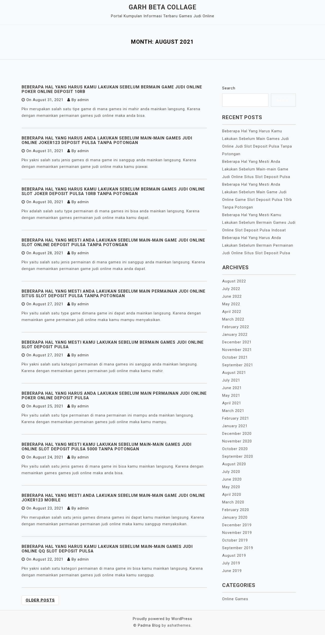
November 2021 (237, 349)
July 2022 (231, 289)
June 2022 (232, 296)
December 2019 (237, 525)
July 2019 (231, 563)
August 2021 (234, 372)
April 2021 (231, 403)
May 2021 (231, 395)
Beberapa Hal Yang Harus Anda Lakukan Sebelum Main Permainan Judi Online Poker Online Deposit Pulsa (114, 395)
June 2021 (232, 388)
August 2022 (234, 281)
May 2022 (231, 304)
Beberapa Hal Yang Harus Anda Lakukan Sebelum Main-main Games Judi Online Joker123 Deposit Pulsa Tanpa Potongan (107, 140)
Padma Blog (149, 625)
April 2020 (231, 494)
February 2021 (235, 418)
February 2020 (235, 509)
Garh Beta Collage (163, 7)
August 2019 (234, 555)
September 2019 (237, 548)
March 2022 (233, 319)
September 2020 (237, 456)
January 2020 (235, 517)
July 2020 (231, 471)
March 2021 (233, 410)
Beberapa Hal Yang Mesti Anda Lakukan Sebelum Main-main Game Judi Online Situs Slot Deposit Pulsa (256, 169)
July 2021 (231, 380)
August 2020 (234, 464)
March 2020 (233, 502)
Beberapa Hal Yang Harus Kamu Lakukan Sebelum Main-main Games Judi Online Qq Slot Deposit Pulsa (107, 548)
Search (228, 88)
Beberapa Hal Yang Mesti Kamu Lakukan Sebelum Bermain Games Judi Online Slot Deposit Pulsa (113, 344)
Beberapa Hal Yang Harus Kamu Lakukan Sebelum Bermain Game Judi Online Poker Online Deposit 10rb (112, 89)
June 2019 (232, 570)
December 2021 (237, 342)
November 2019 (237, 532)
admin (83, 100)
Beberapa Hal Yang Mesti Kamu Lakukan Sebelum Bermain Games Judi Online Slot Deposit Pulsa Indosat (259, 222)
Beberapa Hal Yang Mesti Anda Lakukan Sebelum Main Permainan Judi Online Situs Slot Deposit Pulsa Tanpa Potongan (113, 293)
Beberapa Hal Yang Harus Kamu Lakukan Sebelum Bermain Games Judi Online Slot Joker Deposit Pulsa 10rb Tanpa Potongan (113, 191)
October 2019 (235, 540)
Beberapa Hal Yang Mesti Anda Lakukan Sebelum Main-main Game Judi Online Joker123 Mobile (113, 497)
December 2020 (237, 433)
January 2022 (235, 334)
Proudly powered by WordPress (162, 618)
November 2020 (237, 441)
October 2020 (235, 449)
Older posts (40, 600)
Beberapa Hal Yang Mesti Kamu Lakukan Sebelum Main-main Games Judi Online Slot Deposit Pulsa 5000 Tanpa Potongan (106, 446)
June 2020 (232, 479)
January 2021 (235, 426)
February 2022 (235, 327)
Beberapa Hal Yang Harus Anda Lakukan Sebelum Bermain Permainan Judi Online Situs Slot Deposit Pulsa (257, 245)
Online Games (235, 599)
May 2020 (231, 487)
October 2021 (235, 357)
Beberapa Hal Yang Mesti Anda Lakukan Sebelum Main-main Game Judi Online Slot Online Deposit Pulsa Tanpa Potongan (113, 242)
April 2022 (231, 311)
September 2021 (237, 365)
